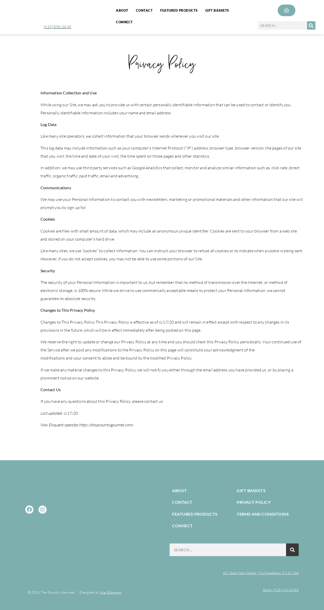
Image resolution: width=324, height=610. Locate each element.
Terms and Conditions (263, 514)
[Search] (311, 25)
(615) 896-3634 (57, 26)
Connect (124, 22)
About (122, 10)
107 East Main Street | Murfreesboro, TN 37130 (261, 573)
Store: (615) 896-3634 (281, 590)
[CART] (286, 10)
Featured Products (179, 10)
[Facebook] (29, 510)
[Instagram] (42, 510)
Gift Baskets (217, 10)
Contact (144, 10)
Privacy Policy (254, 502)
